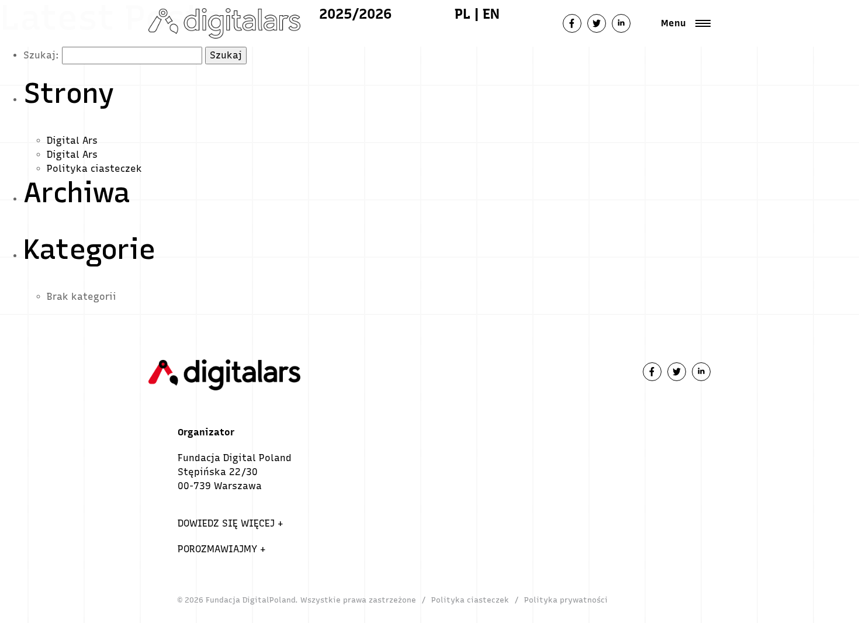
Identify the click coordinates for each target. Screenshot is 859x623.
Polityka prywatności (566, 600)
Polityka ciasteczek (94, 168)
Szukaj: (41, 55)
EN (491, 13)
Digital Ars (72, 140)
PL (462, 13)
